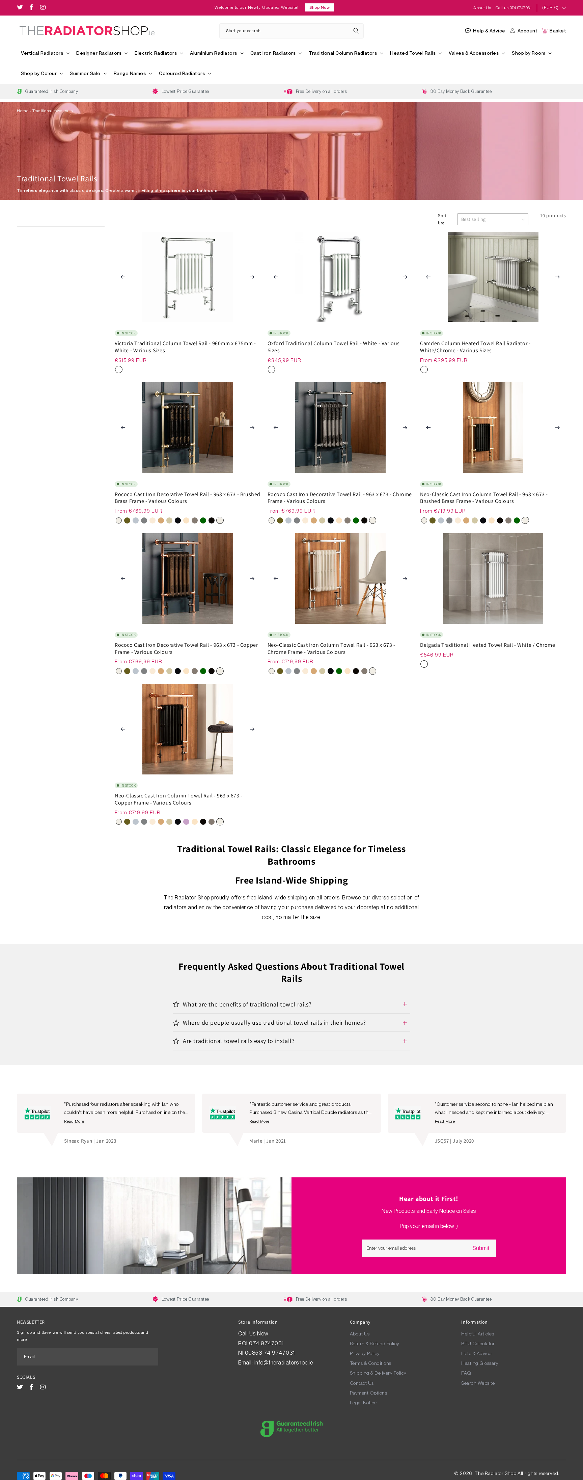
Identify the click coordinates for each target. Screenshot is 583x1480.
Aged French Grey (169, 520)
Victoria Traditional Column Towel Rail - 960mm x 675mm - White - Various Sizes (185, 347)
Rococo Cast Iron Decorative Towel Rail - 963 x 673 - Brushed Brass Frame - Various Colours (187, 498)
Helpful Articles (477, 1333)
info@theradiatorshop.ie (283, 1362)
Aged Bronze (127, 520)
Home (22, 110)
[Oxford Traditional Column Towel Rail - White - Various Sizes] (272, 369)
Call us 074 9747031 (514, 7)
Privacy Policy (365, 1353)
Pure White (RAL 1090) (119, 520)
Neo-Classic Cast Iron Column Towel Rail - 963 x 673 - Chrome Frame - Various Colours (331, 649)
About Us (482, 7)
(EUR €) (550, 7)
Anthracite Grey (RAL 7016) (144, 520)
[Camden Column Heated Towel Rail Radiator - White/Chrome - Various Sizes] (424, 369)
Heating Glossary (479, 1363)
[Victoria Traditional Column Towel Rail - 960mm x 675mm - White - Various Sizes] (119, 369)
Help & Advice (476, 1353)
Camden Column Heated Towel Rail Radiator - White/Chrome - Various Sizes (475, 347)
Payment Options (368, 1393)
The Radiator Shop (495, 1473)
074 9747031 (267, 1343)
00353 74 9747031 (270, 1353)
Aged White (152, 520)
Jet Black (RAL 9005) (178, 520)
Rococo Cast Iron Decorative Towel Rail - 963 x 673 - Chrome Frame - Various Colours (340, 498)
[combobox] (291, 31)
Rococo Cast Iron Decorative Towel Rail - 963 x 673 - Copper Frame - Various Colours (186, 649)
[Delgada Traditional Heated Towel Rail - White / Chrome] (424, 664)
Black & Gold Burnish (195, 520)
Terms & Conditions (370, 1363)
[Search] (356, 30)
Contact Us (362, 1383)
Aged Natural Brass (186, 520)
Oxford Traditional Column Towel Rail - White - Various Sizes (334, 347)
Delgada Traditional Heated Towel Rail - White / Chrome (487, 645)
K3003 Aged (161, 520)
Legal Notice (363, 1402)
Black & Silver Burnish (212, 520)
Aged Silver (136, 520)
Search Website (478, 1383)
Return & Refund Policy (374, 1343)
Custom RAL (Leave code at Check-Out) (203, 520)
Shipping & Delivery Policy (378, 1373)
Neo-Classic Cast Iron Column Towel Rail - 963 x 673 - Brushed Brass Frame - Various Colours (484, 498)
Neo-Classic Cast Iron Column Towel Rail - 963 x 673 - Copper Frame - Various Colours (179, 799)
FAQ (466, 1373)
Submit (480, 1248)
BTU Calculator (478, 1343)
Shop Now (319, 7)
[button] (44, 53)
